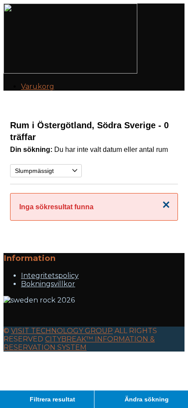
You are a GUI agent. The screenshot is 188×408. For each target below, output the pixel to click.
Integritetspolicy (50, 275)
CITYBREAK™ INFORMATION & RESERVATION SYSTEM (79, 343)
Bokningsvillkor (48, 284)
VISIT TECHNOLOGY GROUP (62, 331)
